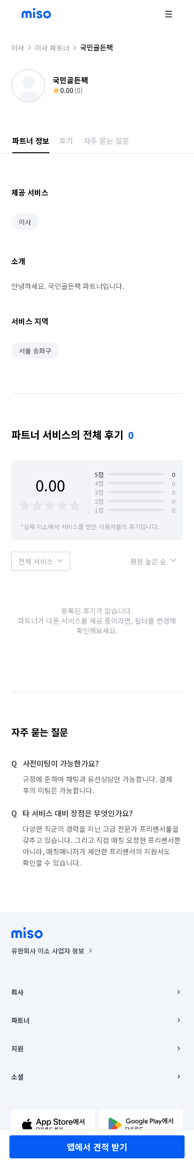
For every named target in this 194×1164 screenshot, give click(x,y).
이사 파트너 (52, 48)
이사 (17, 48)
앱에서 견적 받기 (97, 1147)
